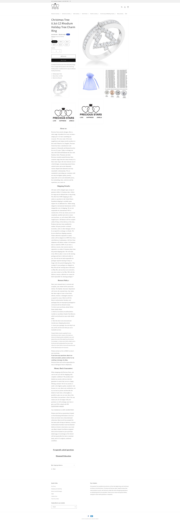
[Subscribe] (75, 507)
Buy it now (63, 60)
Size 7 (67, 41)
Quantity (53, 48)
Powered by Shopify (95, 518)
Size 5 (54, 44)
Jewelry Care (54, 496)
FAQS (52, 493)
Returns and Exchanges (56, 491)
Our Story (53, 486)
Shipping (53, 36)
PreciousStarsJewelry (87, 518)
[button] (55, 13)
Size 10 (54, 41)
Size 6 (61, 41)
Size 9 (66, 44)
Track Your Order (55, 498)
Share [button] (54, 469)
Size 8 (60, 44)
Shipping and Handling (56, 488)
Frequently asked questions (63, 450)
